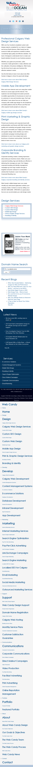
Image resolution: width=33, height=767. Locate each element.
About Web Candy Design (8, 721)
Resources (16, 400)
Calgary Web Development (8, 475)
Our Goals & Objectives (7, 728)
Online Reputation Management (9, 686)
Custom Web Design (6, 437)
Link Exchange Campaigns (8, 549)
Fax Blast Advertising (7, 672)
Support (4, 593)
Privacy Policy (17, 398)
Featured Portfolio (6, 705)
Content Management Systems (9, 482)
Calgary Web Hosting (7, 616)
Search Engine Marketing (7, 556)
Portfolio (4, 698)
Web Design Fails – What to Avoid (18, 292)
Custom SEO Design (7, 430)
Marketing (5, 519)
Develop (4, 467)
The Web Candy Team (7, 736)
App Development (6, 511)
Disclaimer (22, 398)
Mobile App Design (6, 444)
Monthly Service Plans (7, 623)
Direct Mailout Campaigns (8, 657)
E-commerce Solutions (7, 489)
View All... (10, 305)
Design (4, 415)
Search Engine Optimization (8, 534)
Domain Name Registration (8, 608)
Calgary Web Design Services (9, 423)
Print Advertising (5, 679)
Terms (26, 398)
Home (4, 408)
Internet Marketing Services (8, 527)
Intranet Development (7, 504)
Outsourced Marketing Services (9, 585)
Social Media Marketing (7, 578)
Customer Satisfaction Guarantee (9, 630)
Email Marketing (5, 571)
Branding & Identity (6, 459)
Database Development (7, 497)
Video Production (6, 664)
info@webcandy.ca (18, 391)
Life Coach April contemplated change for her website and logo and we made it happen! (18, 325)
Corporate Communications (8, 650)
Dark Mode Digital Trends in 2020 (17, 290)
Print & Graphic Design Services (9, 452)
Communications (7, 642)
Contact (4, 758)
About (4, 713)
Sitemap (30, 398)
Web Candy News (6, 750)
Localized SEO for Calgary (8, 563)
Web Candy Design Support (8, 601)
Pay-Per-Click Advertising (8, 542)
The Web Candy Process (8, 743)
